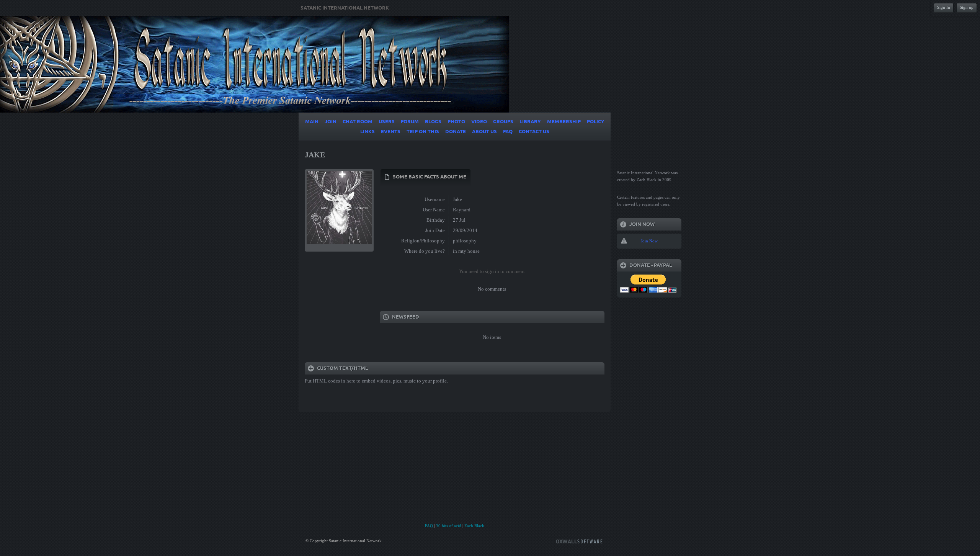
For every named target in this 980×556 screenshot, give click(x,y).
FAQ (429, 525)
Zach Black (474, 525)
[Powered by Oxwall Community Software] (579, 541)
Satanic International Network (345, 8)
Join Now (649, 241)
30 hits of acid (448, 525)
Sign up (966, 7)
